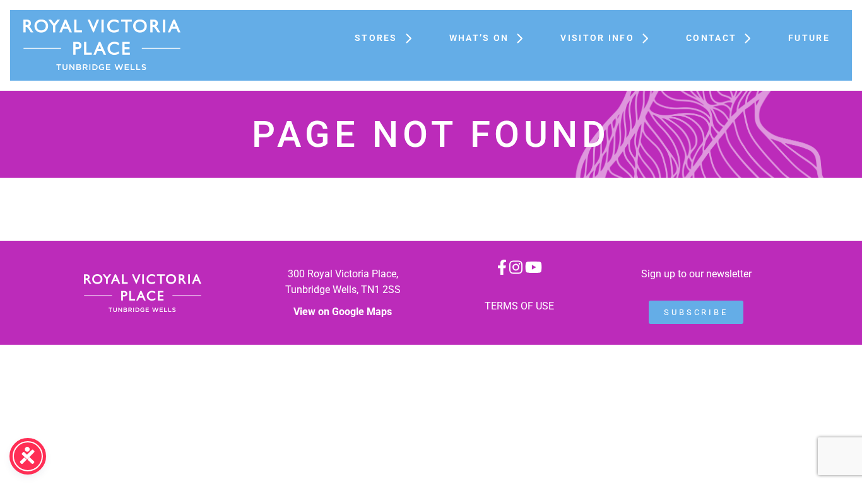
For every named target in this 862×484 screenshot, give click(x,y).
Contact (711, 38)
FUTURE (809, 38)
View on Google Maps (342, 312)
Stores (376, 38)
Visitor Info (597, 38)
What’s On (479, 38)
